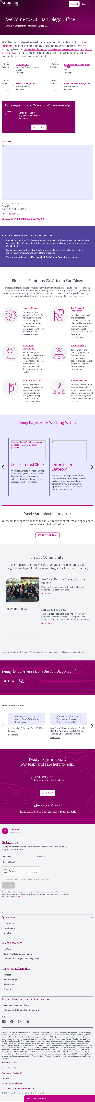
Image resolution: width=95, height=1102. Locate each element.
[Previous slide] (2, 725)
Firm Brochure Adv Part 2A (12, 1073)
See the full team (47, 535)
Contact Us (8, 923)
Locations (8, 928)
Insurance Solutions (32, 380)
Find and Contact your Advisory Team (21, 958)
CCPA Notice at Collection (12, 1083)
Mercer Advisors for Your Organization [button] (25, 999)
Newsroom (8, 984)
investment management (63, 49)
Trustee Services (79, 380)
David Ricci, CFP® (27, 113)
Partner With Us (11, 979)
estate (88, 49)
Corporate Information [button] (16, 968)
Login (84, 4)
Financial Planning (31, 308)
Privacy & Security (9, 1068)
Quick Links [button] (9, 917)
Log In (6, 949)
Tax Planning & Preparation (77, 309)
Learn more (46, 593)
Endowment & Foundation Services (20, 1010)
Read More (13, 735)
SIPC (9, 1043)
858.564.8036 (15, 214)
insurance (8, 52)
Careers (7, 975)
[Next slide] (92, 466)
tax (82, 49)
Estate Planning (78, 345)
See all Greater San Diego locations (23, 219)
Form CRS (5, 1078)
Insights (7, 933)
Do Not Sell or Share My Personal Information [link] (19, 1088)
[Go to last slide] (2, 466)
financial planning (35, 49)
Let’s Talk (38, 127)
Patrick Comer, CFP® (25, 83)
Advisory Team (57, 811)
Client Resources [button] (12, 943)
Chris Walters (22, 64)
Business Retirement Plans (16, 1005)
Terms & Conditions (9, 1063)
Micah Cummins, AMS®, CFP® (77, 83)
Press (6, 989)
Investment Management (29, 346)
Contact (74, 4)
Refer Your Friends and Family (17, 954)
